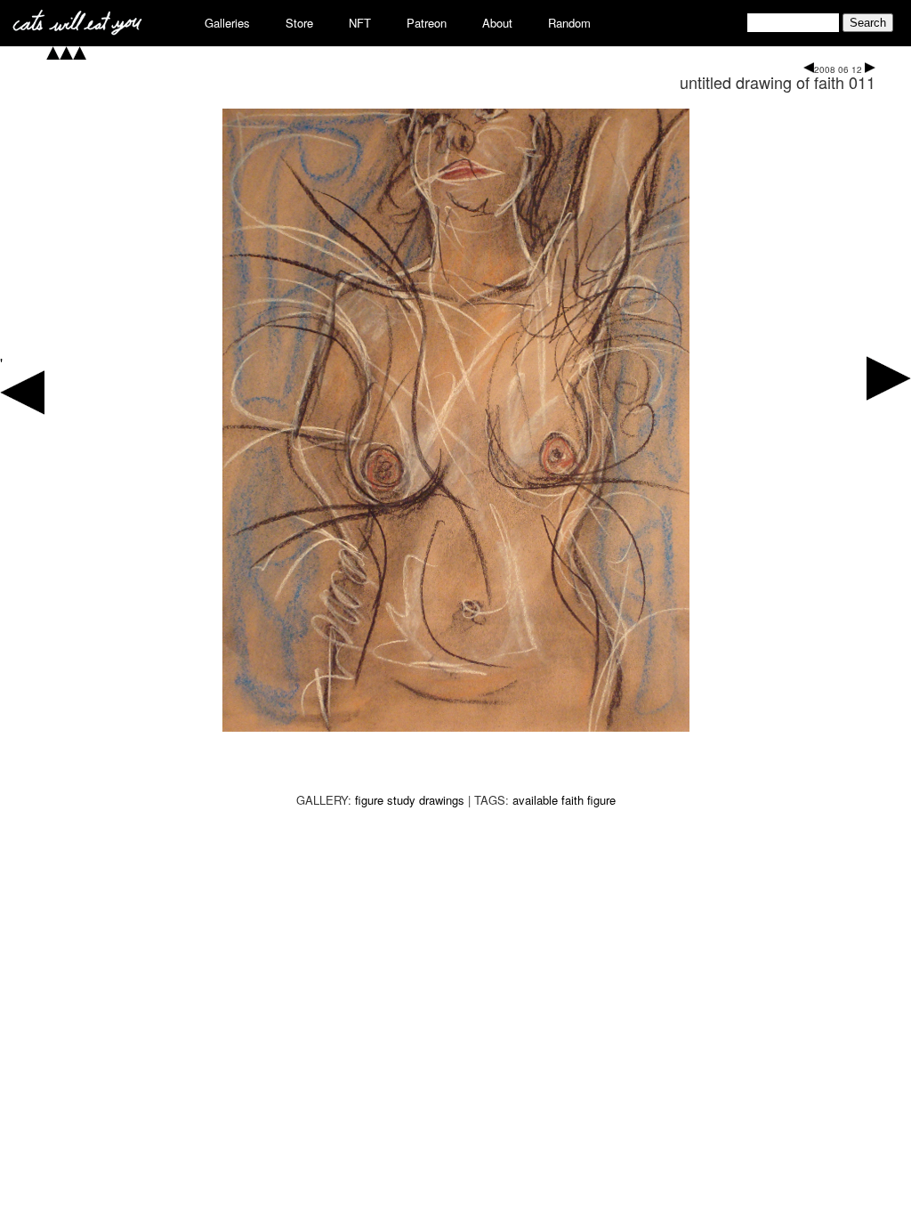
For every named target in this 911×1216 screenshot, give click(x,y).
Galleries (227, 22)
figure (601, 799)
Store (299, 22)
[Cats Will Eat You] (77, 30)
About (497, 22)
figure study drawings (409, 799)
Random (569, 22)
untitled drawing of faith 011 (777, 81)
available (535, 799)
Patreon (427, 22)
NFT (360, 22)
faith (572, 799)
